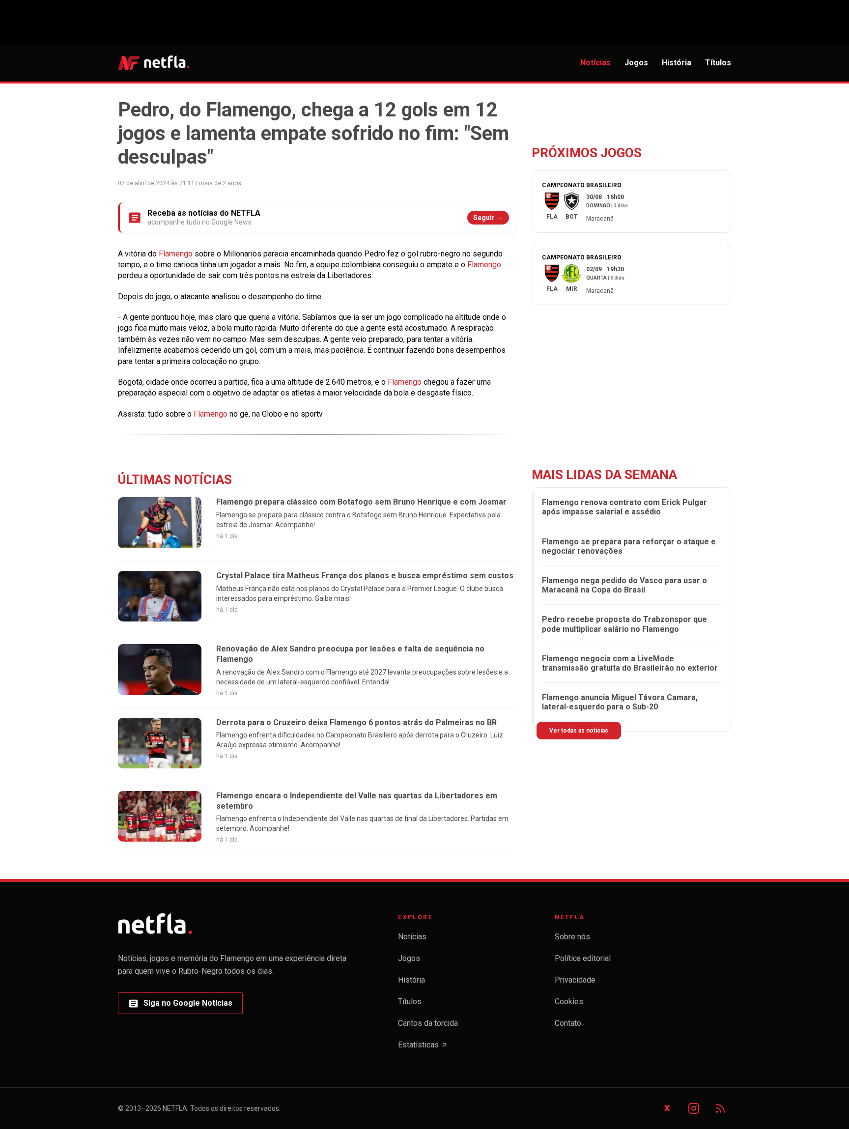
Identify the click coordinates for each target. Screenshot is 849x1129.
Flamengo (177, 253)
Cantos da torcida (428, 1023)
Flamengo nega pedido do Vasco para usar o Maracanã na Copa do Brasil (624, 585)
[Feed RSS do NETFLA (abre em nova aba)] (720, 1108)
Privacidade (575, 980)
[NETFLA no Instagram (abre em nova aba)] (694, 1108)
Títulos (718, 62)
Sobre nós (572, 936)
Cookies (569, 1001)
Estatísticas (423, 1047)
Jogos (636, 62)
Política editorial (583, 958)
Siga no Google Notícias (180, 1006)
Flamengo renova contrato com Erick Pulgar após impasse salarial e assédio (624, 507)
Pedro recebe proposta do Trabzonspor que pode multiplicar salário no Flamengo (624, 624)
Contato (568, 1023)
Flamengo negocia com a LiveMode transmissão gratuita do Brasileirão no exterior (630, 663)
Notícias (595, 62)
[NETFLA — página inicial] (153, 63)
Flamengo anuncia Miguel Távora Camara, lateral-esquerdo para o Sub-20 (620, 702)
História (676, 62)
